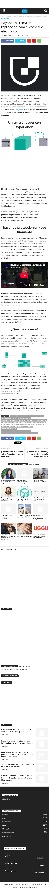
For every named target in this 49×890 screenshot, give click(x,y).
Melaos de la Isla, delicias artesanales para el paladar (39, 518)
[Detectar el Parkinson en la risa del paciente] (24, 528)
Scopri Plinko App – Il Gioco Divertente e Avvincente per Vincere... (17, 765)
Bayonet (40, 416)
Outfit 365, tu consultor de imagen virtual (24, 516)
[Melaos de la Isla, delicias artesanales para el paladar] (40, 508)
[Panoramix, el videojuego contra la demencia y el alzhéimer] (8, 528)
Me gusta (40, 858)
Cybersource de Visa (24, 418)
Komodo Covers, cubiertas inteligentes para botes (24, 499)
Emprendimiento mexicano (29, 422)
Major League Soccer (25, 424)
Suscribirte (39, 873)
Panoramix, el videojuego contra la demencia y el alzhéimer (8, 537)
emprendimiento (41, 420)
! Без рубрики (7, 829)
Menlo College (38, 424)
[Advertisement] (24, 4)
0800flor (13, 416)
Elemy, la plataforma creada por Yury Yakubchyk (8, 499)
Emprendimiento (8, 832)
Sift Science (28, 426)
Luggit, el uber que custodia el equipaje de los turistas (39, 536)
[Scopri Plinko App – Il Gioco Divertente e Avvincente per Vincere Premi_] (42, 767)
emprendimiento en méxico (10, 422)
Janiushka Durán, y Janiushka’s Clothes (39, 480)
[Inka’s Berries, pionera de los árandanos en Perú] (40, 491)
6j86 (5, 35)
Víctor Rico (33, 433)
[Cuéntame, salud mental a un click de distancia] (8, 508)
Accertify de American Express (27, 416)
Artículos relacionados (18, 464)
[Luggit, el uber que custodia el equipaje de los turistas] (40, 528)
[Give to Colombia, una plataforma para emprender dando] (8, 473)
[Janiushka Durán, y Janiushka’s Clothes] (40, 473)
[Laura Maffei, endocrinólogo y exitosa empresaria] (24, 473)
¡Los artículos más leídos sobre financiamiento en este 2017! (12, 454)
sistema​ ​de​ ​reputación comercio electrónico (16, 431)
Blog (3, 818)
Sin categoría (7, 822)
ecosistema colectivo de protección (13, 420)
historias (42, 422)
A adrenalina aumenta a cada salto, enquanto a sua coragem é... (16, 730)
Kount (15, 424)
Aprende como (7, 836)
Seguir (41, 865)
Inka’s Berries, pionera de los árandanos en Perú (40, 499)
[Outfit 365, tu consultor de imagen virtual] (24, 508)
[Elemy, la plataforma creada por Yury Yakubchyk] (8, 491)
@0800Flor (6, 799)
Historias (5, 18)
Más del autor (34, 464)
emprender (30, 420)
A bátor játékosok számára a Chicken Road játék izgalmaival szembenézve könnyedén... (16, 777)
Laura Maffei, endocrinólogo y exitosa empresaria (23, 481)
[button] (45, 11)
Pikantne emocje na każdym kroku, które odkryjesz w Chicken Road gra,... (17, 742)
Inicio (2, 16)
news (4, 825)
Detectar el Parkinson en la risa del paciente (24, 535)
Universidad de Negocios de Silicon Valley (15, 433)
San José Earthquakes (16, 426)
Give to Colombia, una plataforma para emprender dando (8, 481)
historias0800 (6, 424)
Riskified (4, 426)
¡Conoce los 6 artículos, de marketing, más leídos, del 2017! (37, 454)
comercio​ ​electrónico (9, 418)
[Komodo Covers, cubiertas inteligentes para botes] (24, 491)
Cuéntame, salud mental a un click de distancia (7, 517)
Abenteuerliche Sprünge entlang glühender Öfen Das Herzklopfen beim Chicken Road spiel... (17, 754)
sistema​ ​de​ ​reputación (9, 429)
